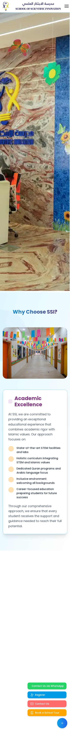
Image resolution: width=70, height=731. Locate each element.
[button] (62, 723)
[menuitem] (47, 686)
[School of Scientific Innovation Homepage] (6, 6)
